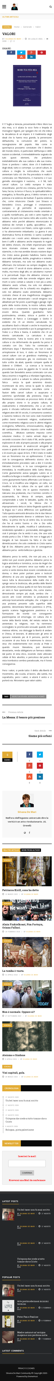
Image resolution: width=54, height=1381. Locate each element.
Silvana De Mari (13, 39)
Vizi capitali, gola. (13, 1072)
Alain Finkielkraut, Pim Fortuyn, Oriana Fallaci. (22, 926)
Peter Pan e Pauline (27, 1316)
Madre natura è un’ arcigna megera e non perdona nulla (32, 1334)
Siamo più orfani (40, 736)
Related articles (11, 850)
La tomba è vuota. (13, 970)
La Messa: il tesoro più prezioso (23, 717)
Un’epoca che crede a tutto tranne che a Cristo (31, 1260)
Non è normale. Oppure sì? (18, 1011)
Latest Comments (13, 1350)
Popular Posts (11, 1277)
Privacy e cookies (26, 1368)
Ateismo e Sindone (13, 1055)
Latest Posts (10, 1201)
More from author (31, 850)
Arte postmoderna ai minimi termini (33, 1302)
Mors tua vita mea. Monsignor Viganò (28, 696)
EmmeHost (32, 1376)
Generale (6, 27)
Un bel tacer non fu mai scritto (33, 1209)
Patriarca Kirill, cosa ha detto (20, 890)
